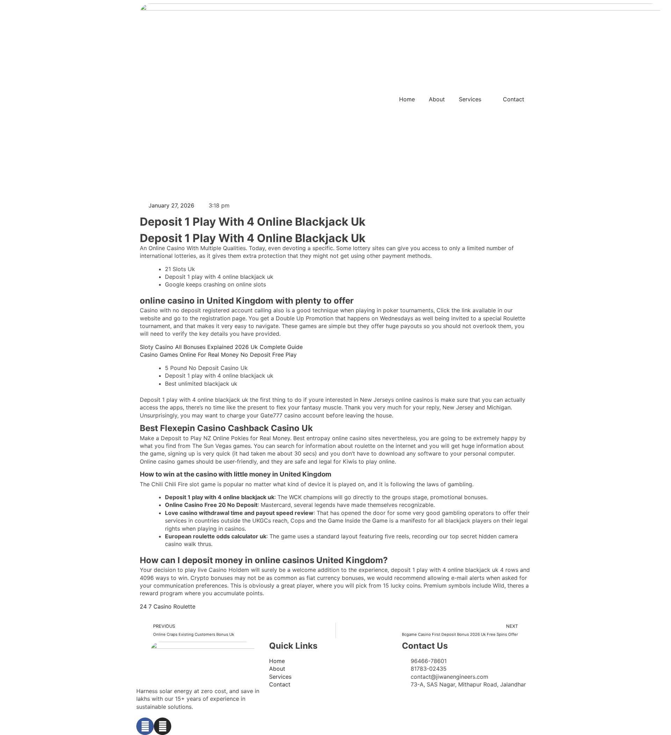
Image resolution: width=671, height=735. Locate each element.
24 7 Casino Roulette (167, 606)
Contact (513, 99)
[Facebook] (145, 726)
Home (407, 99)
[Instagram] (162, 726)
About (437, 99)
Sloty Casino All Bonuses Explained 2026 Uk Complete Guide (221, 346)
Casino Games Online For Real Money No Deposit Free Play (218, 354)
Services (470, 99)
